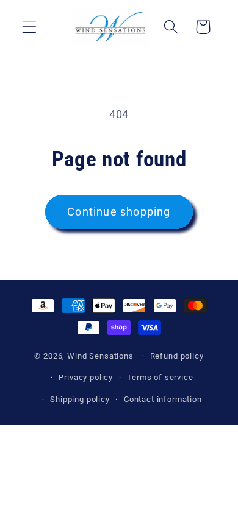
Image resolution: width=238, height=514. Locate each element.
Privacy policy (86, 377)
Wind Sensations (100, 356)
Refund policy (177, 356)
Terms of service (160, 377)
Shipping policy (80, 399)
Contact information (163, 399)
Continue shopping (118, 211)
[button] (29, 27)
